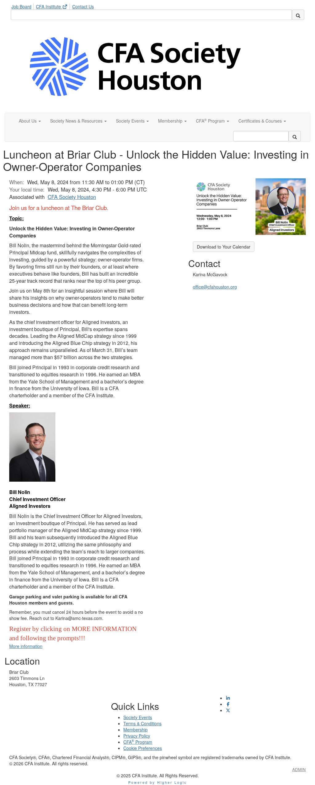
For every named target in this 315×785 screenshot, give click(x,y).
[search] (298, 15)
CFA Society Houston (72, 196)
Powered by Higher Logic (157, 782)
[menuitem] (23, 6)
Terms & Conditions (142, 723)
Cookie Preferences (142, 748)
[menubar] (54, 6)
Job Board (21, 6)
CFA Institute (49, 6)
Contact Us (83, 6)
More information (25, 646)
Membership (135, 729)
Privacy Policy (136, 736)
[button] (30, 120)
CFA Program (137, 742)
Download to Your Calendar (223, 247)
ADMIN (299, 769)
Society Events (137, 717)
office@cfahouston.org (215, 287)
